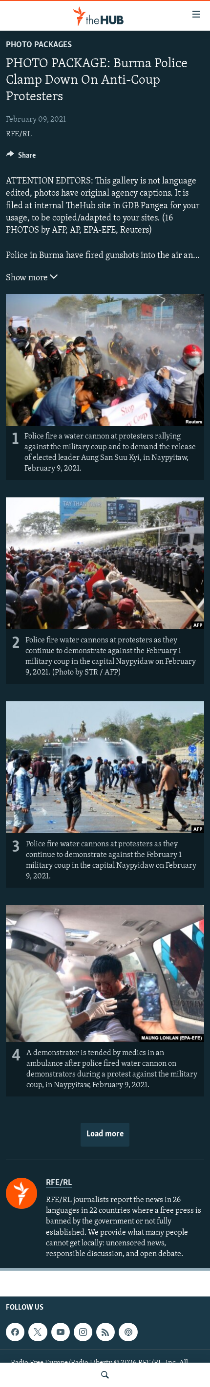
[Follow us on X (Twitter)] (37, 1332)
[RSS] (105, 1332)
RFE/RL (19, 134)
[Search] (105, 1375)
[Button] (21, 157)
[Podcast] (128, 1332)
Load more (105, 1134)
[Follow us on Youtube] (60, 1332)
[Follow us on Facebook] (15, 1332)
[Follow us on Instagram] (83, 1332)
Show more (28, 278)
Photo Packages (39, 45)
